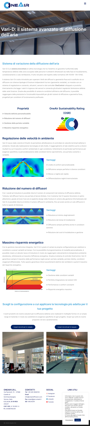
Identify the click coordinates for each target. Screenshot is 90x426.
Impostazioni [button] (69, 420)
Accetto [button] (77, 420)
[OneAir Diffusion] (16, 5)
